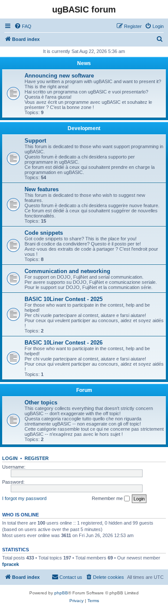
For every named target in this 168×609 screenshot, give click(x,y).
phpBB (61, 592)
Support (35, 140)
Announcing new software (59, 75)
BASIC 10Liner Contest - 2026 (64, 342)
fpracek (10, 564)
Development (84, 128)
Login (10, 458)
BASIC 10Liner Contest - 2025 (64, 299)
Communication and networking (67, 271)
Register (37, 458)
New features (42, 189)
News (84, 63)
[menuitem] (22, 26)
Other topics (41, 402)
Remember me (108, 498)
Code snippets (44, 233)
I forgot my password (24, 498)
